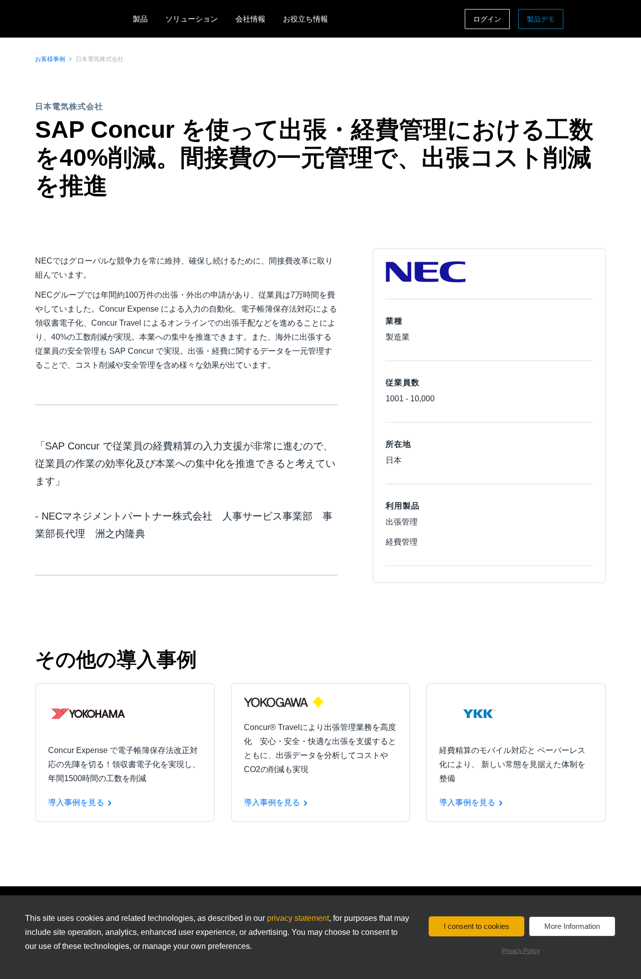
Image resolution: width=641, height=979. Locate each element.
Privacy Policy (521, 950)
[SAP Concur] (81, 19)
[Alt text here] (88, 713)
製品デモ (541, 19)
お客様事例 (50, 59)
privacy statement (298, 918)
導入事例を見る (76, 802)
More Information (572, 926)
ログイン (487, 19)
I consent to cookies (476, 926)
